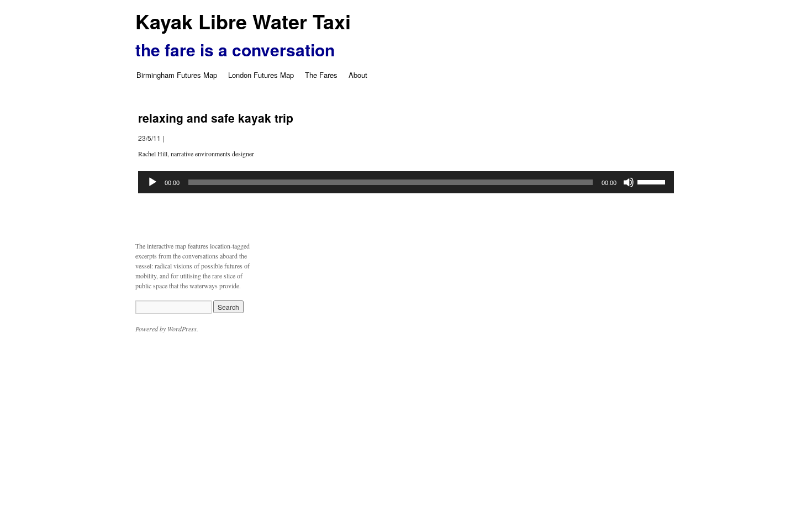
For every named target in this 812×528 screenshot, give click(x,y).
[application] (406, 182)
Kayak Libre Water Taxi (243, 21)
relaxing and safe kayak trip (215, 117)
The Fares (321, 75)
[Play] (152, 182)
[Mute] (628, 182)
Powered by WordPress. (166, 328)
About (358, 75)
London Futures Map (261, 75)
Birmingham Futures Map (176, 75)
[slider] (652, 181)
